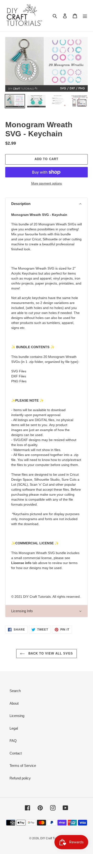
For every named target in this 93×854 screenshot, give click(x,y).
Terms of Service (23, 766)
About (14, 703)
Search (15, 691)
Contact (16, 753)
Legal (14, 728)
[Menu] (85, 16)
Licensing (17, 716)
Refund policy (20, 778)
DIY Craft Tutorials (52, 838)
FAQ (13, 741)
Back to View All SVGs (50, 653)
